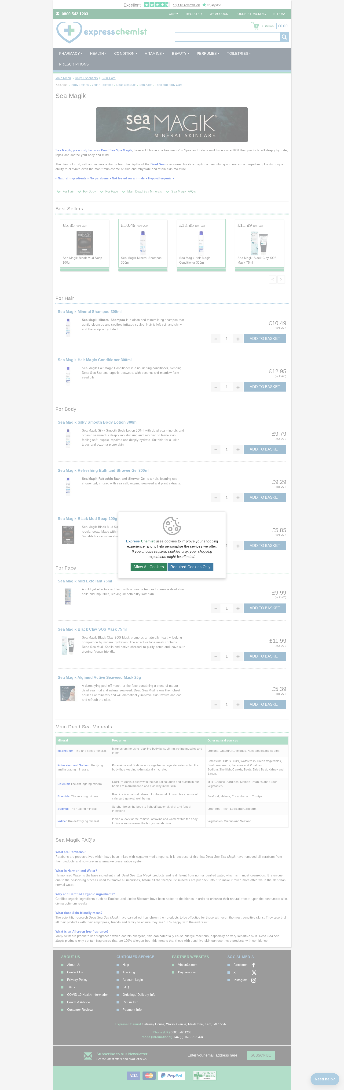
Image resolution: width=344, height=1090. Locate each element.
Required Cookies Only (190, 567)
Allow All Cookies (148, 567)
